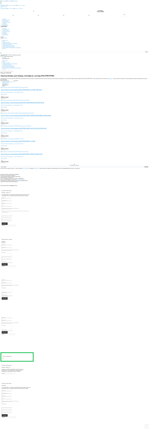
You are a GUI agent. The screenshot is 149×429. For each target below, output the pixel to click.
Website (3, 417)
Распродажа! (5, 40)
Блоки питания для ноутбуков (9, 46)
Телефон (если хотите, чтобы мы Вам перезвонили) (10, 208)
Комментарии (4, 403)
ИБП (4, 41)
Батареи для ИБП (6, 42)
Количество (3, 197)
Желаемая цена (4, 200)
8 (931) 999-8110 (26, 168)
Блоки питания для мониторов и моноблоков (12, 47)
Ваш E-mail (4, 247)
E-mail (3, 205)
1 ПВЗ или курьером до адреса (14, 54)
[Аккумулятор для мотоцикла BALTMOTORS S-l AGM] (12, 138)
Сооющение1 (4, 292)
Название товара (5, 82)
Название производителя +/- (8, 81)
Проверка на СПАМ (5, 296)
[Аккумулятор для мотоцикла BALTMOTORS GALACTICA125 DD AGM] (16, 125)
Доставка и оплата (6, 22)
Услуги (4, 48)
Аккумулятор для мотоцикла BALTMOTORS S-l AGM (18, 141)
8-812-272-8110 (3, 6)
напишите (110, 78)
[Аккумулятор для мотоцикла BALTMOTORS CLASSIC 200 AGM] (14, 87)
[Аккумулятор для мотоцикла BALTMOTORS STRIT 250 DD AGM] (14, 151)
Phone (3, 225)
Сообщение (4, 252)
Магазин (4, 19)
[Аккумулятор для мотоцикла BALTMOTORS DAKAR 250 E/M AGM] (15, 100)
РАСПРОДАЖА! (6, 20)
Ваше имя (3, 244)
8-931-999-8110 (3, 5)
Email (3, 334)
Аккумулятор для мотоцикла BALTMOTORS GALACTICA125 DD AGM (23, 128)
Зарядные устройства (7, 44)
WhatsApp (36, 168)
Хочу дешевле (3, 98)
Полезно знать (5, 25)
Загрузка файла (4, 261)
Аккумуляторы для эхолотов (8, 45)
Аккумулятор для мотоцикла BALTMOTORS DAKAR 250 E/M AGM (22, 102)
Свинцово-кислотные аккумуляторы (10, 43)
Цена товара (4, 83)
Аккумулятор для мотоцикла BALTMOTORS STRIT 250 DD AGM (21, 154)
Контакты (5, 23)
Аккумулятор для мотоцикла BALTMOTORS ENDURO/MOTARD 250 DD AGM (26, 115)
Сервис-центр (5, 21)
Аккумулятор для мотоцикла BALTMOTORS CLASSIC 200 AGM (21, 89)
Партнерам (5, 24)
